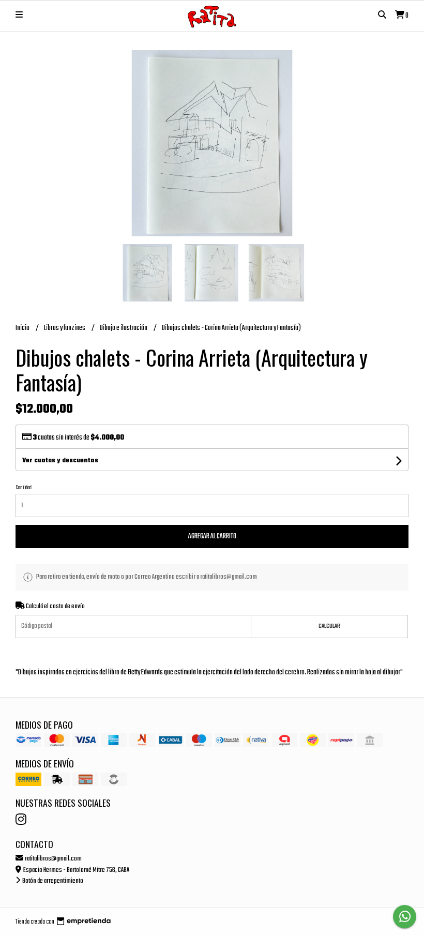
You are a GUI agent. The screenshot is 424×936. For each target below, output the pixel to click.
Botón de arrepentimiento (52, 880)
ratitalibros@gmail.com (53, 858)
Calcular (329, 626)
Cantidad (24, 488)
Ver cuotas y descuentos (60, 461)
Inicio (23, 328)
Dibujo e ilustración (124, 328)
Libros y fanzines (65, 328)
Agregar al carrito (212, 536)
